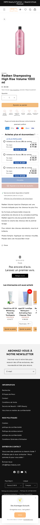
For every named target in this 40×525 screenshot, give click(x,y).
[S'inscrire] (33, 371)
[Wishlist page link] (25, 9)
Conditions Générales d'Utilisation (14, 439)
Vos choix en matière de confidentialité (16, 410)
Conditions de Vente (9, 402)
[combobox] (25, 324)
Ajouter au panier (10, 329)
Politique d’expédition (26, 494)
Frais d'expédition (15, 90)
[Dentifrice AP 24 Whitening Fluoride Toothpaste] (10, 297)
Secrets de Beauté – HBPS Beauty (14, 406)
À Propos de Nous (8, 394)
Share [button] (6, 245)
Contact (5, 398)
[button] (4, 9)
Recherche (6, 390)
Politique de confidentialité (28, 491)
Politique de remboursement (12, 431)
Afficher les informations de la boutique (18, 199)
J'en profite (20, 180)
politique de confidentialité (12, 427)
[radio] (20, 144)
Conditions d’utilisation (10, 494)
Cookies (5, 423)
